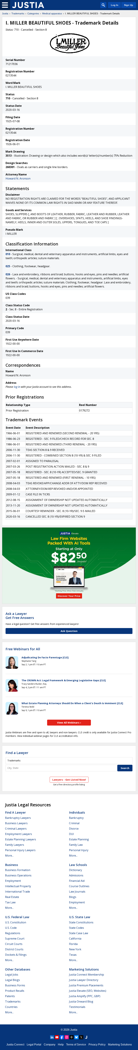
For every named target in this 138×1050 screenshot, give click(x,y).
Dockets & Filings (16, 955)
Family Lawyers (14, 845)
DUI (71, 834)
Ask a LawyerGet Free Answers (20, 615)
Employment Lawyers (18, 834)
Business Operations (18, 875)
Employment (13, 881)
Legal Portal (34, 1044)
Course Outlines (79, 886)
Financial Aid (76, 881)
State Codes (76, 928)
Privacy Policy (97, 1044)
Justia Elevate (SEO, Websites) (87, 991)
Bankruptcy (76, 818)
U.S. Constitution (15, 922)
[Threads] (72, 1037)
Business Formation (17, 870)
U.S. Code (11, 928)
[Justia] (28, 5)
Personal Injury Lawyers (20, 850)
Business (11, 865)
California (75, 938)
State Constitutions (81, 922)
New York (75, 949)
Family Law (76, 845)
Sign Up (128, 5)
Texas (73, 955)
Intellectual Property (18, 886)
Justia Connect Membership (86, 974)
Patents (10, 996)
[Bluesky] (76, 1037)
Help (61, 1044)
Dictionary (75, 870)
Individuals (77, 812)
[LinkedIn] (52, 1037)
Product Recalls (14, 991)
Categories (33, 13)
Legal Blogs (12, 980)
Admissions (76, 875)
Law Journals (77, 891)
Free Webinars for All (23, 649)
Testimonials (77, 1007)
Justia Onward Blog (81, 1001)
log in (17, 387)
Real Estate (12, 897)
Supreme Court (14, 938)
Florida (73, 944)
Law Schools (78, 865)
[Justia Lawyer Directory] (86, 1037)
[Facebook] (62, 1037)
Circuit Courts (13, 944)
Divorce (74, 828)
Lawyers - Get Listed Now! (69, 779)
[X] (81, 1037)
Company (49, 1044)
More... (9, 855)
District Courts (14, 949)
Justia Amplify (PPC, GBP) (84, 996)
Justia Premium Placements (86, 985)
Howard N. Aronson (18, 178)
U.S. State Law (79, 917)
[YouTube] (57, 1037)
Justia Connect (15, 1044)
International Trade (17, 891)
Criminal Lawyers (16, 828)
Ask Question (69, 631)
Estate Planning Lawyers (20, 839)
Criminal (74, 823)
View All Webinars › (69, 722)
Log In (114, 5)
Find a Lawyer (17, 752)
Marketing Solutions (84, 969)
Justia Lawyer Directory (83, 980)
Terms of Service (76, 1044)
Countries (11, 1007)
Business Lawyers (16, 823)
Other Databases (17, 969)
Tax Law (10, 902)
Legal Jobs (11, 974)
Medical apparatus (52, 13)
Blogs (72, 897)
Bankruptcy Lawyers (18, 818)
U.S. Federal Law (17, 917)
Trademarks (17, 13)
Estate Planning (79, 839)
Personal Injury (78, 850)
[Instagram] (67, 1037)
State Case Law (78, 933)
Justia (5, 13)
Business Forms (15, 985)
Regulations (12, 933)
